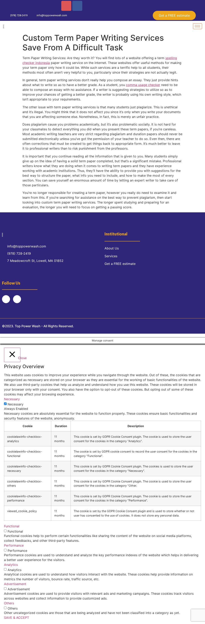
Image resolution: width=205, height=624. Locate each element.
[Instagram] (6, 299)
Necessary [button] (12, 399)
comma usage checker (143, 85)
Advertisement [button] (15, 584)
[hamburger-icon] (197, 26)
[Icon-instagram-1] (66, 6)
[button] (174, 15)
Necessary (15, 404)
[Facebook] (77, 6)
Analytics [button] (11, 565)
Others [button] (9, 603)
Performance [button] (14, 545)
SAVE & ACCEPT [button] (16, 618)
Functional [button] (11, 526)
